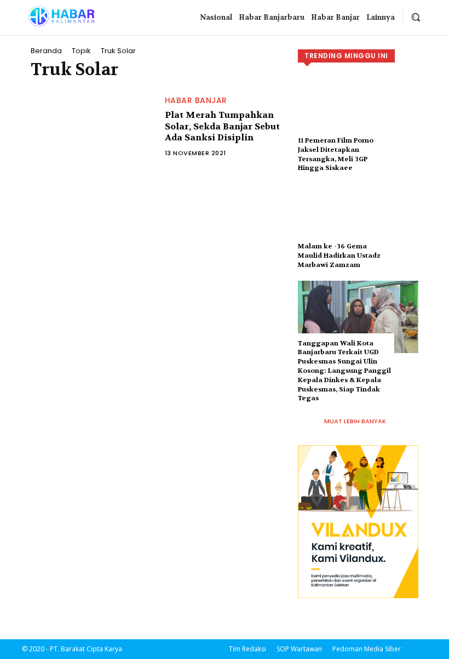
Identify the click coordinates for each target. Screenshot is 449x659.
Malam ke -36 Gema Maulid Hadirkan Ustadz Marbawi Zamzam (339, 255)
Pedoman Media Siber (366, 649)
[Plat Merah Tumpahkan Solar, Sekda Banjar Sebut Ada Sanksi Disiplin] (92, 127)
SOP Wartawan (299, 649)
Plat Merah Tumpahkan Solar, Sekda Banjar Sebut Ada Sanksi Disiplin (222, 126)
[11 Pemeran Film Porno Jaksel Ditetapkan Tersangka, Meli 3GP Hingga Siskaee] (358, 114)
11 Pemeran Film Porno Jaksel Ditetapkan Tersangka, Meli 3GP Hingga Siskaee (335, 154)
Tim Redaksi (247, 649)
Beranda (46, 51)
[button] (416, 17)
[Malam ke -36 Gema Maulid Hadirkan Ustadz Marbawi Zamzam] (358, 220)
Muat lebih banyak (355, 421)
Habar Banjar (196, 100)
